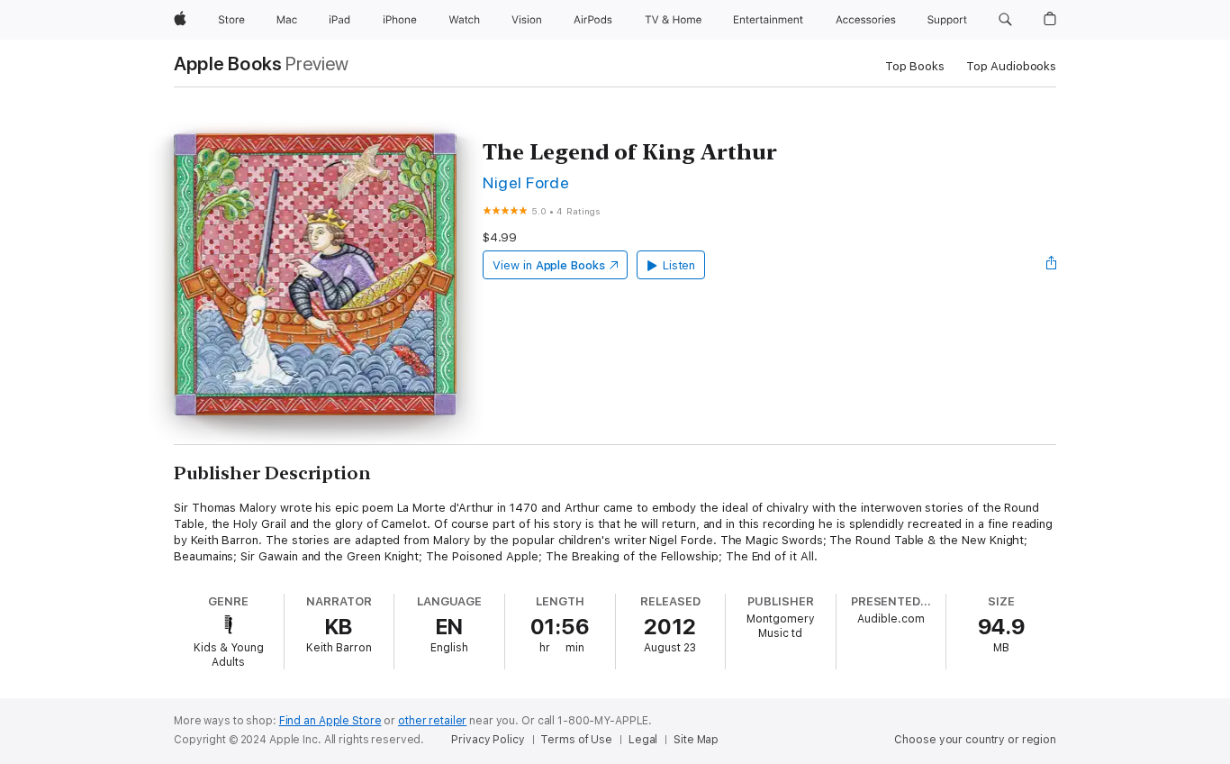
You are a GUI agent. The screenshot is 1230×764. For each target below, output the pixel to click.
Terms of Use (576, 739)
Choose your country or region (975, 739)
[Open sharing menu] (1051, 264)
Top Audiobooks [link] (1011, 66)
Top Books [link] (915, 66)
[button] (1005, 20)
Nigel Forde (526, 182)
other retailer (432, 720)
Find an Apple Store (330, 720)
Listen (679, 265)
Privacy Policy (487, 739)
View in (549, 265)
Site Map (696, 739)
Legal (643, 739)
